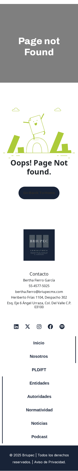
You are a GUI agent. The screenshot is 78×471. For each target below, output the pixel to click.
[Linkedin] (16, 326)
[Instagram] (39, 326)
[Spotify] (62, 326)
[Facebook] (50, 326)
